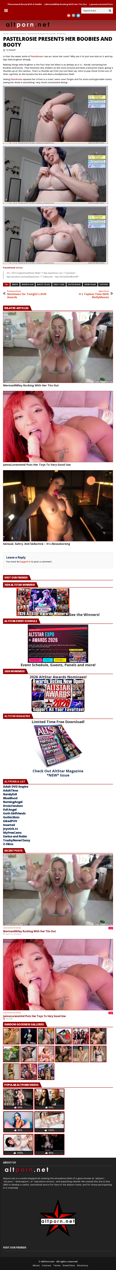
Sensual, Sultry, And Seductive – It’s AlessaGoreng (36, 544)
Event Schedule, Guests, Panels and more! (58, 664)
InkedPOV (10, 821)
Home (5, 33)
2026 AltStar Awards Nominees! (58, 676)
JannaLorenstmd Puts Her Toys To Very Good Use (63, 4)
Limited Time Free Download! (58, 721)
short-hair (90, 284)
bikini (15, 284)
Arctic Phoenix (14, 934)
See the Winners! (84, 614)
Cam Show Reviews (18, 33)
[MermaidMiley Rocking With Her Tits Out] (58, 347)
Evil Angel (9, 809)
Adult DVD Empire (15, 786)
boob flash (27, 284)
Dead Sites (69, 1265)
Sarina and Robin (15, 836)
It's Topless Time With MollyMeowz (94, 294)
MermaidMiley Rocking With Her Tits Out (31, 385)
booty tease (43, 284)
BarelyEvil (10, 794)
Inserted (9, 825)
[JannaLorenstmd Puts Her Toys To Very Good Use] (58, 426)
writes (13, 267)
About (36, 1265)
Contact (46, 1265)
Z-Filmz (8, 844)
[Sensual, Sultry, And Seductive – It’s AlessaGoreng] (58, 505)
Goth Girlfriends (14, 813)
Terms (57, 1265)
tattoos (104, 284)
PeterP (12, 50)
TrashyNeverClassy (16, 840)
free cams (59, 284)
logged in (25, 561)
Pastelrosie (37, 56)
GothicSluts (11, 817)
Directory (82, 1265)
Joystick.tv (10, 829)
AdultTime (10, 790)
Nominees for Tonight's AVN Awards (26, 294)
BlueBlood (10, 798)
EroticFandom (13, 806)
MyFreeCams (12, 833)
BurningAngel (12, 802)
